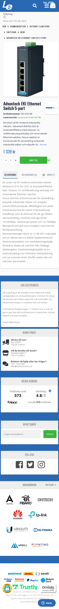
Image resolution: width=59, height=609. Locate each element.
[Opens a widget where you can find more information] (47, 603)
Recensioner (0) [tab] (29, 174)
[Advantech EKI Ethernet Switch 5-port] (30, 69)
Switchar (11, 32)
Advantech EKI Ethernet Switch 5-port (27, 37)
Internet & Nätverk (39, 26)
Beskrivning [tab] (10, 174)
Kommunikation (18, 26)
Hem (4, 26)
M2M (22, 32)
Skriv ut (50, 174)
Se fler (49, 485)
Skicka (49, 434)
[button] (7, 588)
